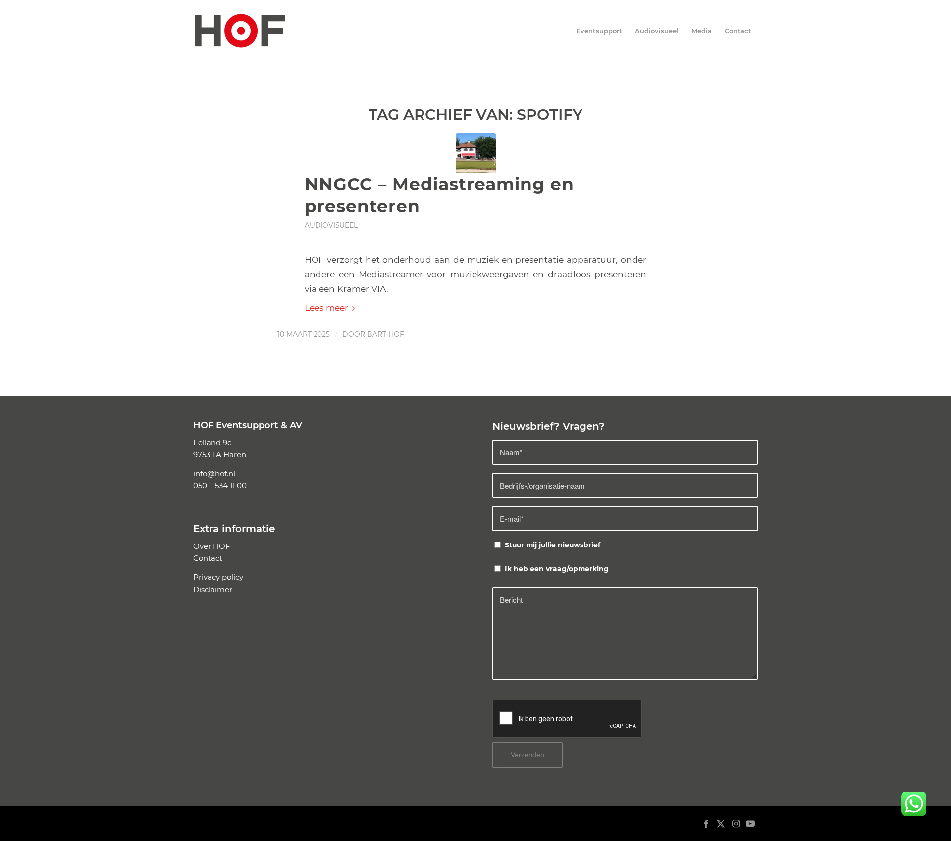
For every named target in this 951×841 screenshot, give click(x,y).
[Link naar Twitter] (720, 828)
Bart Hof (385, 334)
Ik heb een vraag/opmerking (557, 569)
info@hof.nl (214, 473)
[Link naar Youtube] (750, 828)
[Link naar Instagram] (735, 828)
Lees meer (326, 307)
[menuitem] (599, 31)
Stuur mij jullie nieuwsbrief (552, 545)
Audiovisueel (331, 225)
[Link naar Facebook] (705, 828)
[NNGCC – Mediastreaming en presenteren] (476, 153)
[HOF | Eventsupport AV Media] (239, 31)
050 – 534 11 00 (220, 485)
